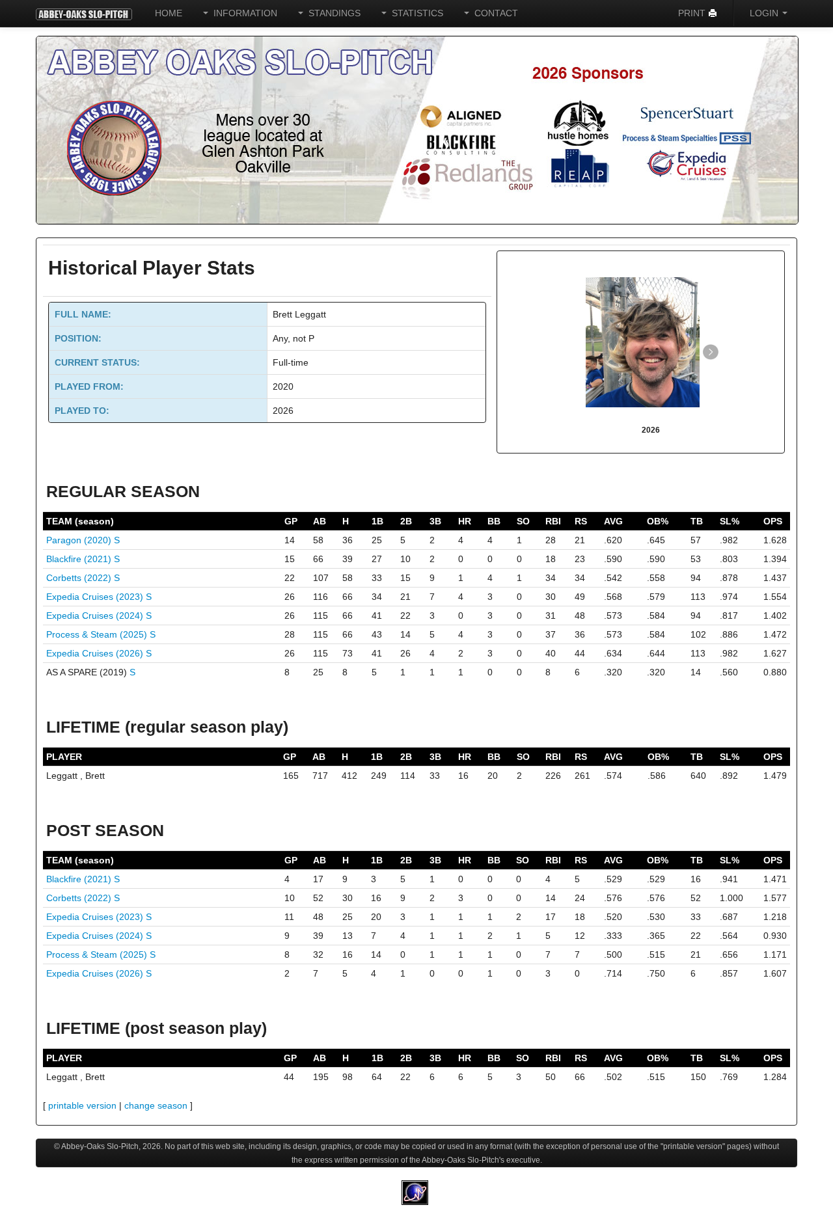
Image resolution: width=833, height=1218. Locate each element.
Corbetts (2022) (80, 578)
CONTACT (493, 13)
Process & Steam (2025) (98, 634)
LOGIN (765, 13)
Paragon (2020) (80, 540)
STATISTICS (415, 13)
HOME (168, 13)
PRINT (693, 13)
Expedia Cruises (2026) (96, 653)
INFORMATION (242, 13)
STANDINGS (332, 13)
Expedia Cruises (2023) (96, 596)
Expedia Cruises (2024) (96, 615)
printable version (82, 1105)
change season (155, 1105)
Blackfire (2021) (80, 559)
